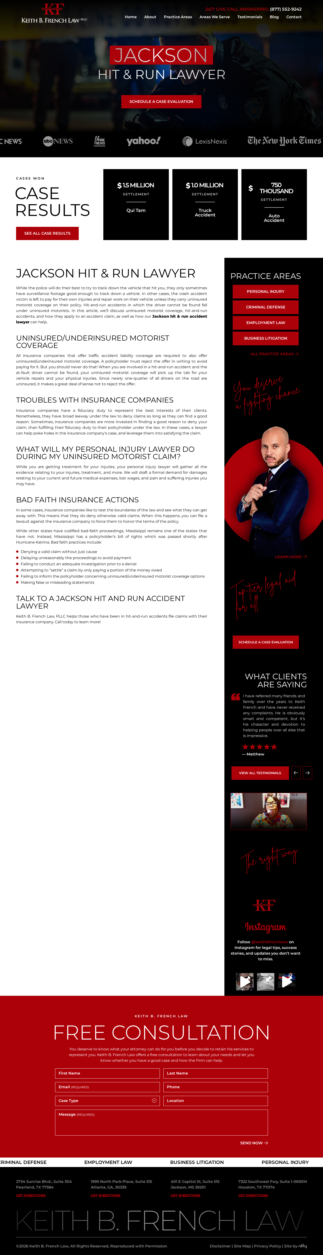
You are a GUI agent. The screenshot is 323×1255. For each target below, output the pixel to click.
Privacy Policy (267, 1246)
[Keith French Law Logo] (54, 21)
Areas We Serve (215, 17)
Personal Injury (265, 291)
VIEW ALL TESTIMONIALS (260, 773)
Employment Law (265, 322)
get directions (31, 1195)
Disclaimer (220, 1246)
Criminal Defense (265, 307)
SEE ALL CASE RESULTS (47, 233)
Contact (294, 17)
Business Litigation (265, 338)
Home (131, 17)
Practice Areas (178, 17)
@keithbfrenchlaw (269, 942)
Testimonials (249, 17)
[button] (296, 772)
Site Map (242, 1246)
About (150, 17)
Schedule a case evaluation (161, 101)
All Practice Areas (272, 354)
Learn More (288, 557)
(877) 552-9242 (285, 9)
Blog (274, 17)
